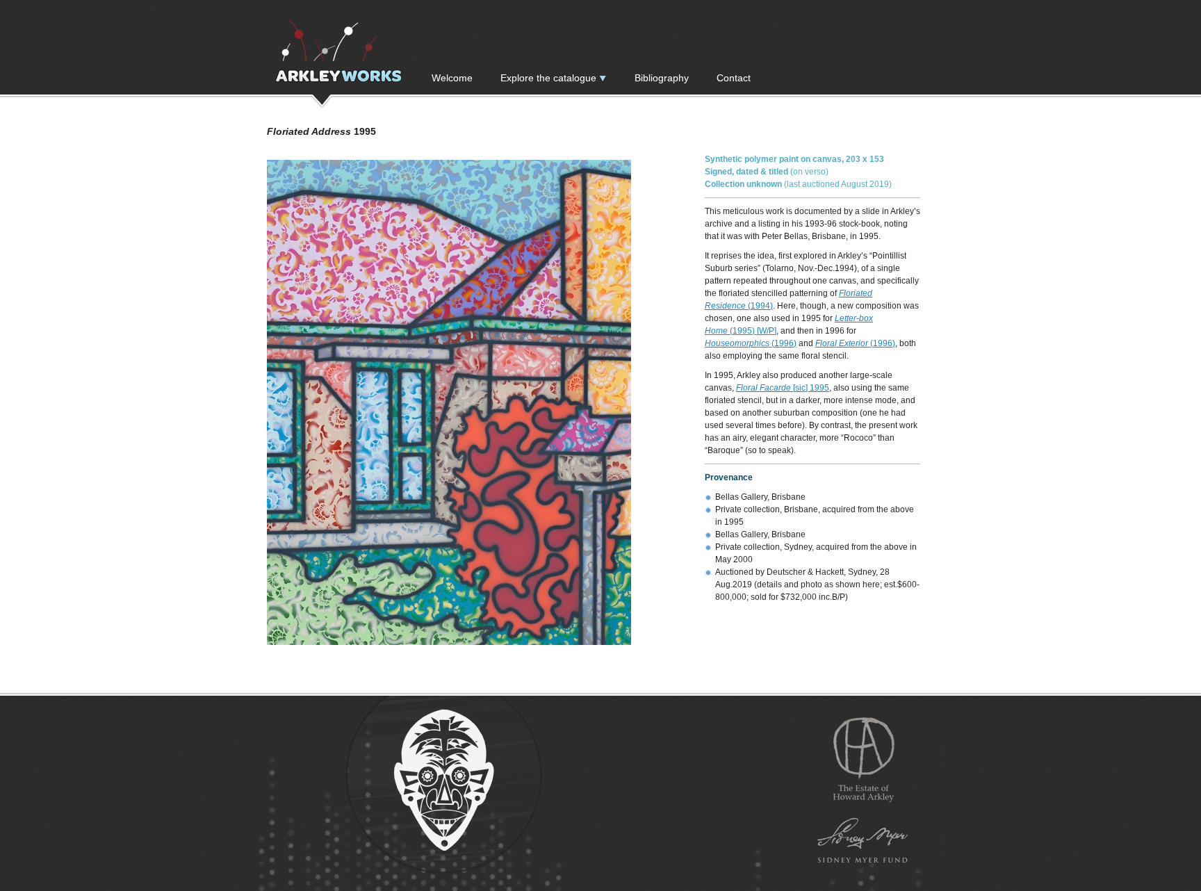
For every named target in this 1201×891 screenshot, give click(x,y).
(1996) (750, 343)
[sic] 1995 (782, 388)
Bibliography (662, 77)
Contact (734, 77)
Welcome (452, 77)
